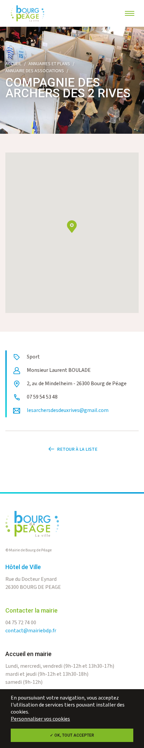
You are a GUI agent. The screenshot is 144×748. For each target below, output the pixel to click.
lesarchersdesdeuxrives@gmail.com (68, 410)
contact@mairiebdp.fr (30, 630)
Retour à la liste (77, 449)
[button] (71, 226)
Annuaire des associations (34, 71)
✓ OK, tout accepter (72, 735)
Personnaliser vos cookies (40, 719)
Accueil (13, 64)
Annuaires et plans (49, 64)
